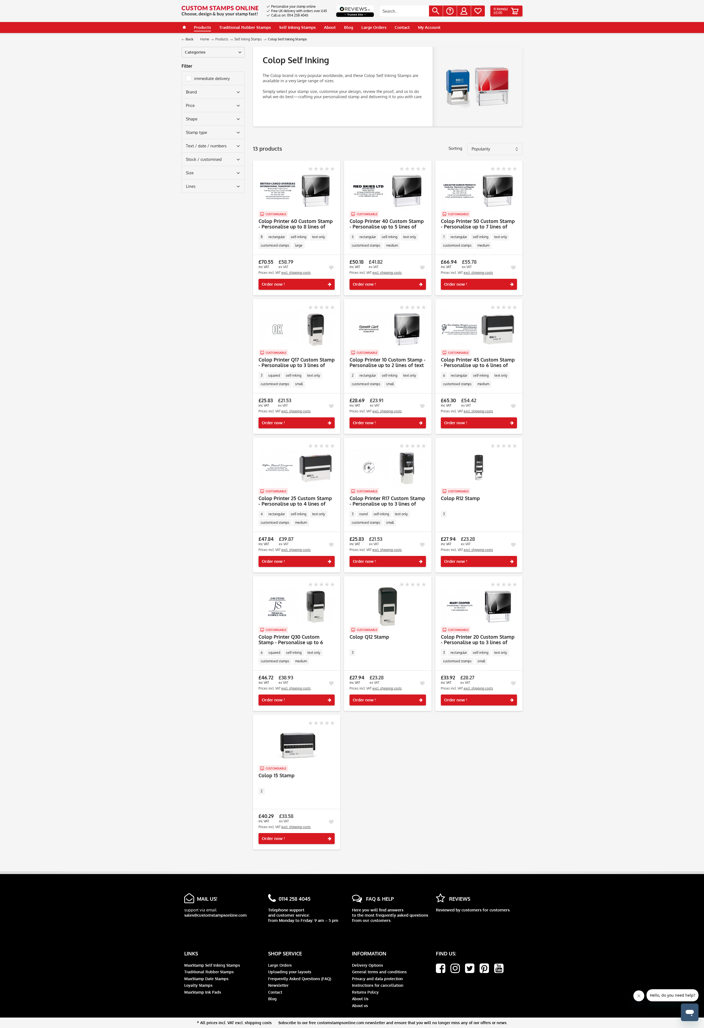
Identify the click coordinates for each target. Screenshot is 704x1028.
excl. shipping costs (296, 273)
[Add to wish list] (331, 268)
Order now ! (273, 284)
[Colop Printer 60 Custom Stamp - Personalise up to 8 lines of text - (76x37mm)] (296, 191)
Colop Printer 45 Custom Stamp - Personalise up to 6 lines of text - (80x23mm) (478, 362)
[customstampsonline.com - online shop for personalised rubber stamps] (220, 11)
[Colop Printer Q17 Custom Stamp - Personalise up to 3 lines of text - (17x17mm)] (296, 329)
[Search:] (404, 10)
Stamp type (196, 132)
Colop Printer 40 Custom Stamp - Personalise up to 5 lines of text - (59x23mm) (387, 223)
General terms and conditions (379, 971)
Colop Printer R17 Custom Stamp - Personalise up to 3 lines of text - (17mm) (387, 500)
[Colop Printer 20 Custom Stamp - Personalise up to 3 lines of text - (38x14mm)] (479, 606)
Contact (275, 992)
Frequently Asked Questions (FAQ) (299, 978)
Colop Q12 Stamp (369, 637)
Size (190, 172)
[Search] (436, 10)
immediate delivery (212, 78)
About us (360, 1005)
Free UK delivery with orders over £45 (299, 11)
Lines (191, 186)
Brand (191, 92)
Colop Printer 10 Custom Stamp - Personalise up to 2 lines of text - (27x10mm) (387, 362)
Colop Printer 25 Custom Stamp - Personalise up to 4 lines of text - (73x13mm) (295, 500)
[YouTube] (499, 968)
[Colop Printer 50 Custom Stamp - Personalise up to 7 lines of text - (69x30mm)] (479, 191)
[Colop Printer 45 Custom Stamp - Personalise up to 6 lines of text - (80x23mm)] (479, 329)
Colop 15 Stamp (276, 775)
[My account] (464, 10)
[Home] (184, 27)
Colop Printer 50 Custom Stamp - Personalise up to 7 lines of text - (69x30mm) (478, 223)
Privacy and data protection (377, 978)
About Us (360, 998)
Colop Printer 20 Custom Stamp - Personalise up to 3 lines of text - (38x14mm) (478, 639)
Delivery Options (367, 965)
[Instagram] (455, 968)
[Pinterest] (484, 968)
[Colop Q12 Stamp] (388, 606)
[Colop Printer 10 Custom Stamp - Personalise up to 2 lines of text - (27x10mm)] (388, 329)
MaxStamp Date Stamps (206, 978)
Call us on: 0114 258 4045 (289, 15)
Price (190, 105)
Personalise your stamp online (293, 6)
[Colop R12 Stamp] (479, 468)
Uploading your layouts (289, 971)
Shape (191, 119)
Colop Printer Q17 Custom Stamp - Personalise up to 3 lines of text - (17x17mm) (296, 362)
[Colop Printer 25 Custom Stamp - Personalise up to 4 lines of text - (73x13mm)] (296, 468)
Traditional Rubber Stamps (209, 971)
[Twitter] (469, 968)
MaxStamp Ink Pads (202, 992)
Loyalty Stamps (198, 985)
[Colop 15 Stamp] (296, 745)
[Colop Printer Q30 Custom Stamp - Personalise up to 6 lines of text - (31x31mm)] (296, 606)
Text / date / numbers (206, 145)
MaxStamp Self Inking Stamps (212, 965)
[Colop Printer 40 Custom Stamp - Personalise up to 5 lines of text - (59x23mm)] (388, 191)
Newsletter (278, 985)
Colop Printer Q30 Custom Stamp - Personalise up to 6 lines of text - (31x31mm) (290, 639)
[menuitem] (297, 6)
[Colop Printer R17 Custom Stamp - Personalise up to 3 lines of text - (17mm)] (388, 468)
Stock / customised (204, 159)
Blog (272, 998)
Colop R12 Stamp (460, 498)
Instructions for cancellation (377, 985)
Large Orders (280, 965)
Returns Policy (365, 992)
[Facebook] (440, 968)
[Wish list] (478, 10)
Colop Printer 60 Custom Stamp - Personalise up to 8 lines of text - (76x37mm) (295, 223)
